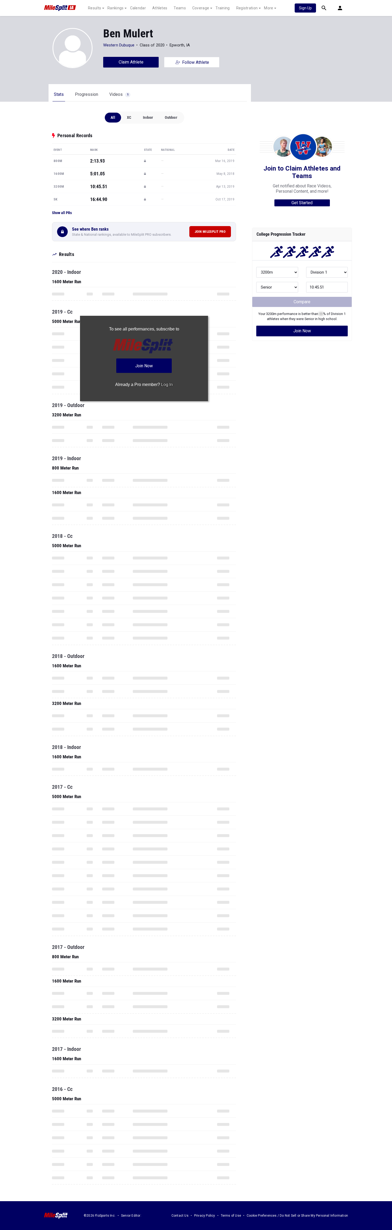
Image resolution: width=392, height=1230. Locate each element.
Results (94, 8)
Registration (247, 8)
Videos (119, 94)
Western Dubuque (119, 45)
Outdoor (171, 117)
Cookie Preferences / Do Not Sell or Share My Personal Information (297, 1215)
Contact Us (180, 1215)
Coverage (200, 8)
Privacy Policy (204, 1215)
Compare (302, 301)
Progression (86, 94)
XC (129, 117)
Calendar (138, 8)
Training (222, 8)
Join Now (302, 330)
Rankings (115, 8)
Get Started (302, 202)
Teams (180, 8)
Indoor (148, 117)
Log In (167, 384)
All (113, 117)
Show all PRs (62, 213)
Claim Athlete (131, 62)
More (268, 8)
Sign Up (305, 8)
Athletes (159, 8)
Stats (59, 94)
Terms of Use (231, 1215)
